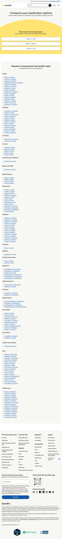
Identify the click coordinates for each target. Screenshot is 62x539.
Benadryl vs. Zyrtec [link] (9, 120)
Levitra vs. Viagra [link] (9, 263)
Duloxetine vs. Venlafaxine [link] (11, 209)
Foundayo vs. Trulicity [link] (10, 415)
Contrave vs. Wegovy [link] (10, 404)
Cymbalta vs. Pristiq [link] (10, 202)
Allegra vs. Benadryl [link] (9, 129)
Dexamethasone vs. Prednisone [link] (13, 305)
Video (20, 454)
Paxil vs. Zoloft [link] (8, 199)
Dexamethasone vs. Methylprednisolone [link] (15, 307)
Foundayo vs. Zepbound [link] (10, 408)
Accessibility (38, 440)
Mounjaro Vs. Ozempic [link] (10, 234)
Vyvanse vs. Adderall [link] (10, 79)
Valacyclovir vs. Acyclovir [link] (11, 139)
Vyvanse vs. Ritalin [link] (9, 99)
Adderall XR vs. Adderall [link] (11, 92)
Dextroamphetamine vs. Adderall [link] (13, 83)
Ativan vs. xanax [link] (8, 153)
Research (37, 452)
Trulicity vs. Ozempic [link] (10, 223)
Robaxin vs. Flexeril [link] (9, 365)
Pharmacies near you (24, 440)
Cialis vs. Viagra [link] (8, 261)
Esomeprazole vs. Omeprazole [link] (12, 274)
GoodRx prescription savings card (9, 443)
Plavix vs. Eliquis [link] (8, 181)
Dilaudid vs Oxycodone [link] (10, 354)
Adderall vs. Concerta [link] (10, 81)
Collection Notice (52, 448)
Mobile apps (5, 440)
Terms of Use (51, 443)
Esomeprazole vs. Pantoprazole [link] (13, 278)
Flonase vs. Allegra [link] (9, 131)
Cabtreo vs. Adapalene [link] (10, 328)
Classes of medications (7, 454)
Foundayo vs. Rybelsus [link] (10, 410)
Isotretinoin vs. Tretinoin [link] (11, 320)
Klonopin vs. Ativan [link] (9, 147)
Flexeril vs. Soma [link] (9, 380)
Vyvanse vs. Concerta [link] (10, 86)
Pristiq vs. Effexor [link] (9, 211)
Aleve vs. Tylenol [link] (8, 372)
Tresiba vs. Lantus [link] (9, 227)
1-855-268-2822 (24, 519)
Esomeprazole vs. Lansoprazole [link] (13, 276)
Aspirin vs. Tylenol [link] (9, 374)
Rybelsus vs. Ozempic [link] (10, 218)
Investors (37, 463)
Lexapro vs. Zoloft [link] (9, 190)
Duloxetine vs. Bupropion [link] (11, 208)
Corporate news (38, 466)
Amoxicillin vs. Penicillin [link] (11, 293)
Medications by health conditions (7, 450)
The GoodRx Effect (39, 455)
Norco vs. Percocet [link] (9, 363)
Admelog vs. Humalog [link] (10, 239)
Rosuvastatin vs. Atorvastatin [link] (12, 285)
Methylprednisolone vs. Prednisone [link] (14, 301)
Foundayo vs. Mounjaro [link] (10, 411)
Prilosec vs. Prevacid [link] (10, 273)
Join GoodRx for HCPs (55, 1)
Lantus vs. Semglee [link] (9, 230)
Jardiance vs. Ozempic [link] (10, 220)
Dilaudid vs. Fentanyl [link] (10, 378)
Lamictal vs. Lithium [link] (10, 169)
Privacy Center (51, 440)
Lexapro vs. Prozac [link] (9, 193)
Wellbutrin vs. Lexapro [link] (10, 195)
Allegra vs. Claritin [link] (9, 118)
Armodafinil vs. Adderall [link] (10, 336)
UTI (19, 462)
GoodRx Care (5, 467)
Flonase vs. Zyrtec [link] (9, 127)
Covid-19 (21, 464)
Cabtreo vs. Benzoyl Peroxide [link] (12, 326)
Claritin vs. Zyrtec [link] (9, 113)
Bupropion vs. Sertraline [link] (11, 206)
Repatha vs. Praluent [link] (10, 286)
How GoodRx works (23, 437)
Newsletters (21, 456)
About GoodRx (38, 447)
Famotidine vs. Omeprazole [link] (12, 271)
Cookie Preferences (53, 451)
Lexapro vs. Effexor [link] (9, 197)
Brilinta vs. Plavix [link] (9, 179)
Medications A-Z (6, 447)
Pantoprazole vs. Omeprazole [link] (12, 269)
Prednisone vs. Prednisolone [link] (12, 303)
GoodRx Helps (38, 458)
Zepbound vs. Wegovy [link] (10, 397)
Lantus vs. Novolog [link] (9, 232)
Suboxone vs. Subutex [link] (10, 346)
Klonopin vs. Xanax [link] (9, 149)
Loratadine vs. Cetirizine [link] (11, 111)
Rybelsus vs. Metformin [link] (10, 221)
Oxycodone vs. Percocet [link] (11, 367)
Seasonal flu (21, 467)
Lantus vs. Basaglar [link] (9, 229)
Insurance (4, 437)
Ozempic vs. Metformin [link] (10, 238)
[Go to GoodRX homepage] (7, 5)
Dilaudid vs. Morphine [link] (10, 356)
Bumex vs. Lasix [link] (31, 48)
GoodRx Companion (6, 465)
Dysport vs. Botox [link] (31, 39)
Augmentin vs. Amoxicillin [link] (11, 295)
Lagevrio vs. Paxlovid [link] (10, 141)
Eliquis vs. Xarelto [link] (9, 178)
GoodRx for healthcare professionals (24, 443)
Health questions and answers (26, 470)
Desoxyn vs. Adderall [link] (10, 101)
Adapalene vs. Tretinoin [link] (10, 322)
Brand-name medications (8, 459)
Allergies (21, 459)
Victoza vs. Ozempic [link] (10, 236)
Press (36, 449)
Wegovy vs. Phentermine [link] (11, 406)
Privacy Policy (51, 437)
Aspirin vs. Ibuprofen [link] (10, 369)
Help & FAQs (38, 437)
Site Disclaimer (51, 446)
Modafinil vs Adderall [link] (10, 338)
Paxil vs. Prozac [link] (8, 204)
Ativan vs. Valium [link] (9, 155)
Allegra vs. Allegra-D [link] (10, 116)
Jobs (36, 460)
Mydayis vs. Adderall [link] (10, 97)
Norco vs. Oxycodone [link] (10, 381)
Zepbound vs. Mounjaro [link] (10, 399)
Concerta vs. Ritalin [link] (9, 88)
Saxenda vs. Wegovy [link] (10, 393)
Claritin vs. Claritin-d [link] (10, 122)
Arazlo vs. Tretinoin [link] (9, 324)
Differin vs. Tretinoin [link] (9, 319)
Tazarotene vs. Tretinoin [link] (11, 317)
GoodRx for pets (6, 462)
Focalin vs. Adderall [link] (9, 90)
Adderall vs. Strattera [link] (10, 84)
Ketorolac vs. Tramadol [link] (10, 360)
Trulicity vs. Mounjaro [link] (10, 401)
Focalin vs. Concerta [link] (10, 102)
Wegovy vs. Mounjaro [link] (10, 395)
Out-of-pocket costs (7, 457)
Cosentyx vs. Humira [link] (10, 161)
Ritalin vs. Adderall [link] (31, 44)
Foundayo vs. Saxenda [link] (10, 417)
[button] (39, 5)
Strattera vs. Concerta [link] (10, 104)
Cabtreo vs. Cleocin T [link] (10, 329)
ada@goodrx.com (33, 519)
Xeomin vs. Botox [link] (9, 315)
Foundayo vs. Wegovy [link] (10, 413)
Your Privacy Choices (51, 458)
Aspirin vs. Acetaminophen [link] (11, 376)
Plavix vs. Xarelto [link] (9, 183)
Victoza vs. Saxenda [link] (10, 241)
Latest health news (23, 451)
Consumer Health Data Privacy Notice (53, 454)
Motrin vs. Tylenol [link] (9, 371)
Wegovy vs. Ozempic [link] (10, 392)
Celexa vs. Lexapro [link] (9, 191)
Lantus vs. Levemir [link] (9, 225)
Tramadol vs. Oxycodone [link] (11, 358)
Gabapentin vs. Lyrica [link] (10, 254)
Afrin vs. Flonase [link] (9, 123)
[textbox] (15, 482)
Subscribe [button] (21, 497)
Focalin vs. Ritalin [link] (9, 95)
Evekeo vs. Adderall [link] (9, 93)
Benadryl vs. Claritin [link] (10, 125)
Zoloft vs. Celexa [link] (9, 200)
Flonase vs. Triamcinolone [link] (11, 114)
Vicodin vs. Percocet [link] (10, 362)
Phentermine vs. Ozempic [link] (11, 402)
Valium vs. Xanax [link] (9, 151)
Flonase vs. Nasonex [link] (10, 133)
